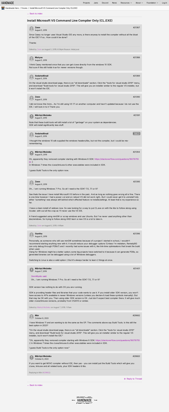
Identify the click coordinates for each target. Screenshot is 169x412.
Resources (125, 3)
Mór (37, 315)
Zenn (37, 27)
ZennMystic (36, 276)
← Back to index (34, 13)
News (114, 3)
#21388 (136, 57)
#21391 (136, 115)
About (138, 3)
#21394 (136, 152)
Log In (164, 3)
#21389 (136, 76)
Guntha (38, 233)
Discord (105, 3)
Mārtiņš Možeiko (43, 115)
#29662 (136, 315)
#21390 (136, 97)
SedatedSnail (41, 76)
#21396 (136, 233)
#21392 (136, 133)
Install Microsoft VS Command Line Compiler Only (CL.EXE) (53, 8)
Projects (86, 3)
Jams (96, 3)
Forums (24, 8)
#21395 (136, 181)
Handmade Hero (12, 8)
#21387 (136, 27)
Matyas (39, 57)
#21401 (136, 268)
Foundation (151, 3)
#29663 (136, 356)
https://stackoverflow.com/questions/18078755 (118, 340)
